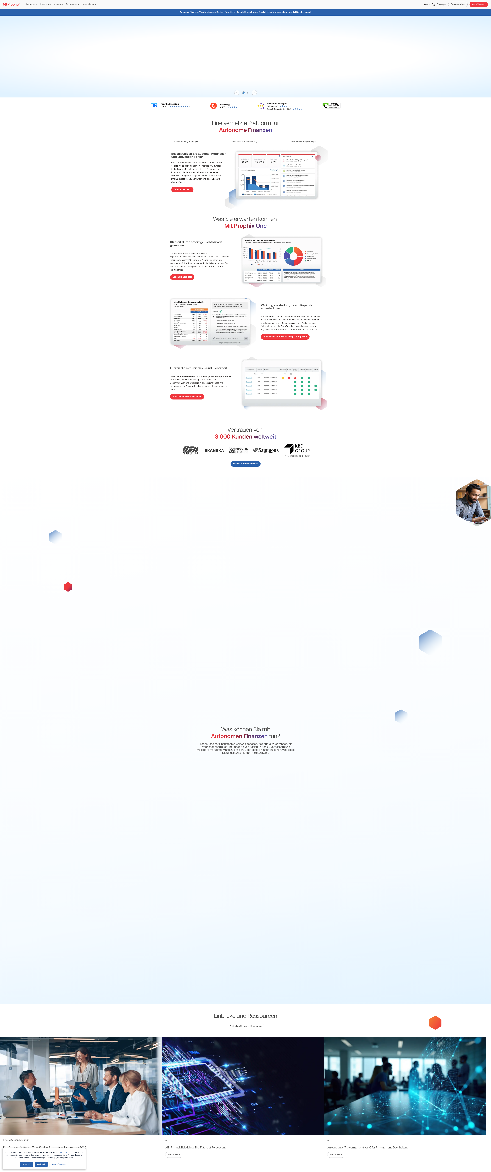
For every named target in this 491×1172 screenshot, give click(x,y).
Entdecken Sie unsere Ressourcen (245, 1026)
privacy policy (63, 1152)
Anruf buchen (478, 4)
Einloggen (441, 4)
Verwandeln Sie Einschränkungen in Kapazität (285, 337)
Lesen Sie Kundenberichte (245, 464)
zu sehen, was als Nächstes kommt (294, 12)
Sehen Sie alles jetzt (182, 277)
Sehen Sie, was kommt (245, 82)
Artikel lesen (174, 1155)
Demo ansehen (458, 4)
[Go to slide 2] (247, 93)
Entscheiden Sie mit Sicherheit (187, 397)
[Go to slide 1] (243, 93)
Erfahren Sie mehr (182, 190)
